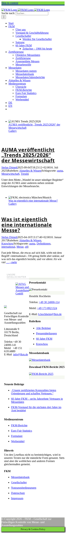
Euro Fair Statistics (21, 430)
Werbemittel (17, 441)
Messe (20, 246)
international (8, 246)
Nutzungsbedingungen (23, 487)
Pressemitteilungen (46, 333)
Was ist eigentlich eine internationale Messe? (33, 200)
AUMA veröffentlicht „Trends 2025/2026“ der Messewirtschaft (28, 155)
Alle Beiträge (43, 328)
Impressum (17, 498)
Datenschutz (18, 493)
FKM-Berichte (19, 425)
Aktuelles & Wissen (30, 170)
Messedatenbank (20, 477)
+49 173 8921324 (47, 308)
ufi (26, 246)
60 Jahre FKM (44, 338)
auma (60, 170)
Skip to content (9, 2)
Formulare (17, 435)
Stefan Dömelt (9, 167)
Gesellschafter (19, 482)
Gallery (12, 130)
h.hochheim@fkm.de (50, 314)
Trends (24, 173)
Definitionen (44, 243)
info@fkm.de (20, 354)
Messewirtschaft (10, 173)
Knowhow (7, 243)
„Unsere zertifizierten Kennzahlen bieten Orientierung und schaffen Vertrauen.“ (33, 392)
